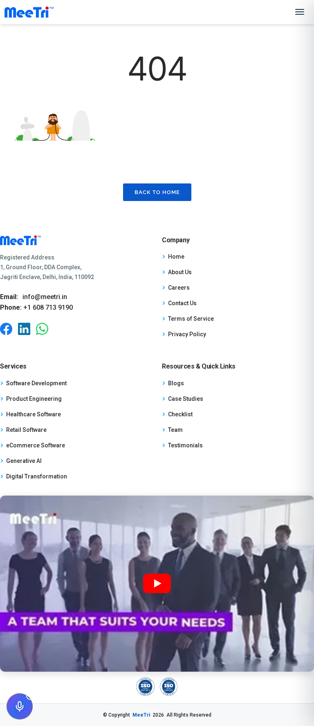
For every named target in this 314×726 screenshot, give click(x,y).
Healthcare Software (33, 414)
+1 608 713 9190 (47, 307)
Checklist (180, 414)
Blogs (176, 383)
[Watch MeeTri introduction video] (157, 584)
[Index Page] (76, 240)
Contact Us (182, 303)
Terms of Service (191, 319)
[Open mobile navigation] (300, 12)
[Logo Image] (29, 12)
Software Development (36, 383)
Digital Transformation (36, 476)
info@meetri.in (44, 297)
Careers (179, 287)
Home (176, 256)
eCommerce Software (35, 445)
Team (175, 430)
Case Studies (185, 399)
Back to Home (157, 192)
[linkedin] (24, 329)
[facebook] (6, 329)
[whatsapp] (42, 329)
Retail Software (26, 430)
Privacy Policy (187, 334)
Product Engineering (34, 399)
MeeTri (141, 715)
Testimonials (185, 445)
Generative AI (24, 461)
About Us (180, 272)
